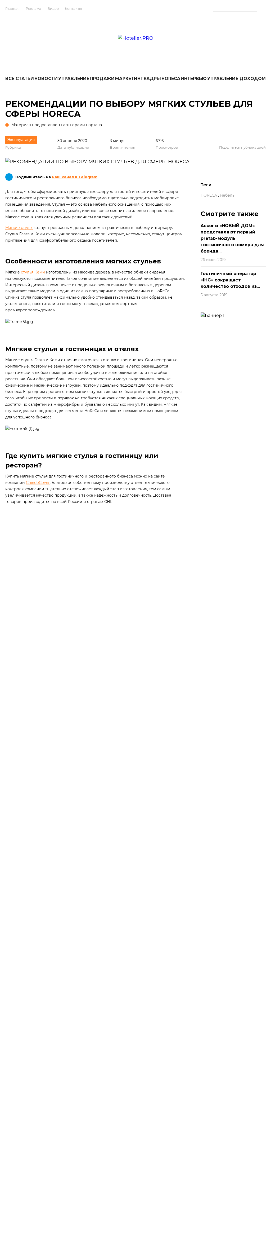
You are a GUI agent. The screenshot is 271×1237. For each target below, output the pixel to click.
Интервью (194, 78)
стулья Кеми (33, 272)
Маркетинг (129, 78)
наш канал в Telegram (74, 177)
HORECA (170, 78)
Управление (73, 78)
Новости (46, 78)
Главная (12, 8)
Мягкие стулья (19, 227)
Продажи (102, 78)
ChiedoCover (38, 482)
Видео (53, 8)
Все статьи (19, 78)
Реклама (33, 8)
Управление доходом (236, 78)
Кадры (152, 78)
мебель (227, 195)
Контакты (73, 8)
